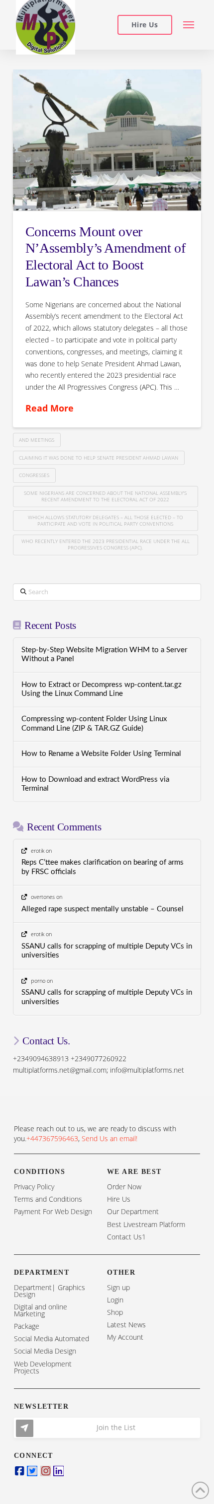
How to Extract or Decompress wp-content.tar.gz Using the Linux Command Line (101, 689)
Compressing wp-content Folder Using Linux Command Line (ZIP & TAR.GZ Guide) (94, 723)
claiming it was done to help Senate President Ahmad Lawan (98, 457)
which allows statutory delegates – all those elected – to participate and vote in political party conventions (105, 520)
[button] (189, 25)
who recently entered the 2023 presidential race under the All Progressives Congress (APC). (105, 544)
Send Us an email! (109, 1138)
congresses (34, 475)
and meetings (36, 439)
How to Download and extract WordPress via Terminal (95, 784)
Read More (49, 408)
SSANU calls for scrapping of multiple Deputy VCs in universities (106, 951)
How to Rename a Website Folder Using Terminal (101, 753)
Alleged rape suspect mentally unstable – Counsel (102, 909)
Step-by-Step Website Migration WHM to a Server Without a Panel (104, 654)
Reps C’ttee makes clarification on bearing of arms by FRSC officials (102, 867)
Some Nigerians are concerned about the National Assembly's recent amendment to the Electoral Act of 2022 (105, 496)
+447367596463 (52, 1138)
